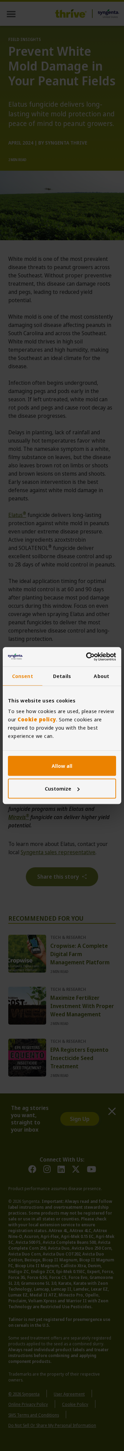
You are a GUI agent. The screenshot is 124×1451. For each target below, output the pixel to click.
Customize (58, 788)
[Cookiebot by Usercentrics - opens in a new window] (87, 656)
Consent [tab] (22, 675)
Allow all (62, 765)
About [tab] (101, 675)
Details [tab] (62, 675)
